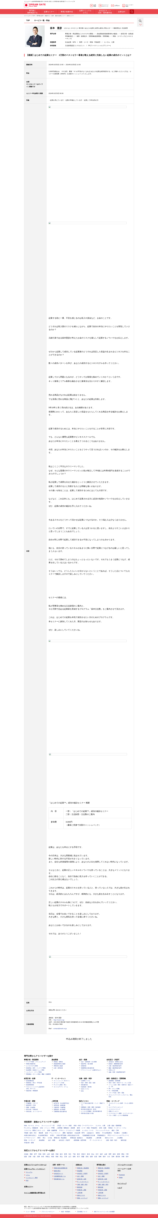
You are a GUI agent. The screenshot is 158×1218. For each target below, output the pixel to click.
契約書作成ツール (59, 1179)
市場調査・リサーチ (32, 1103)
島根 (57, 1156)
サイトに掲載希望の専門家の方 (34, 1193)
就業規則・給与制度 (59, 1109)
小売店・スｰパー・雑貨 (64, 1125)
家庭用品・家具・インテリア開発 (36, 1068)
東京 (78, 1154)
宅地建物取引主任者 (88, 1135)
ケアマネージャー (29, 1138)
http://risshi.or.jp (59, 1020)
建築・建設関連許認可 (115, 1068)
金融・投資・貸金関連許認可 (117, 1072)
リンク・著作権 (30, 1211)
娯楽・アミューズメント (53, 1133)
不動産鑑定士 (101, 1135)
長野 (110, 1154)
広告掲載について (82, 1211)
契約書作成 (84, 1085)
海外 (127, 1156)
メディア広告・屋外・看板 (116, 1093)
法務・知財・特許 (111, 1140)
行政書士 (124, 1133)
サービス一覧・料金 (42, 20)
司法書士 (117, 1133)
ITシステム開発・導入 (60, 1085)
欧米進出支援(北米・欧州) (88, 1109)
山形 (48, 1154)
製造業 (41, 1133)
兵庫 (38, 1156)
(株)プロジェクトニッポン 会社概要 (104, 1211)
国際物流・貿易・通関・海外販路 (90, 1107)
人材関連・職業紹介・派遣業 (66, 1128)
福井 (101, 1154)
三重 (127, 1154)
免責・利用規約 (65, 1211)
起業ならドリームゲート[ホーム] (35, 1165)
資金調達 (41, 1140)
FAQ (27, 1180)
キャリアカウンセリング (116, 1107)
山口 (69, 1156)
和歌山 (48, 1156)
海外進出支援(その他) (87, 1113)
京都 (29, 1156)
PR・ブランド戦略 (114, 1088)
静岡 (118, 1154)
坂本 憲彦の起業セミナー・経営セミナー (62, 15)
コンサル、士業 (100, 1125)
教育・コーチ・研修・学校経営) (87, 1128)
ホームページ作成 (59, 1083)
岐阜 (114, 1154)
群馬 (65, 1154)
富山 (92, 1154)
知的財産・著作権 (86, 1087)
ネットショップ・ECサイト (62, 1080)
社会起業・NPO (80, 1133)
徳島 (74, 1156)
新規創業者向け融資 (59, 1064)
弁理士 (52, 1135)
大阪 (34, 1156)
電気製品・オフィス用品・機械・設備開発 (38, 1074)
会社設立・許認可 (64, 1140)
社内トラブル (85, 1089)
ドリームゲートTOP (29, 15)
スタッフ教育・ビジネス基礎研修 (118, 1115)
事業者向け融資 (58, 1066)
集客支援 (123, 1140)
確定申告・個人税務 (87, 1064)
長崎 (100, 1156)
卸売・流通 (102, 1128)
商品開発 (89, 1138)
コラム (28, 1175)
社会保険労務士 (43, 1135)
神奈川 (83, 1154)
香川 (78, 1156)
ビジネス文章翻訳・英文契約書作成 (91, 1111)
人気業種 (120, 1138)
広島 (65, 1156)
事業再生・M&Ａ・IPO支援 (34, 1083)
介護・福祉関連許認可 (115, 1066)
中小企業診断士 (107, 1133)
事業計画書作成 (30, 1064)
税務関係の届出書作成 (87, 1068)
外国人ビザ (112, 1070)
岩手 (35, 1154)
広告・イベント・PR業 (47, 1128)
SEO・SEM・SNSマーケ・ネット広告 (120, 1083)
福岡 (91, 1156)
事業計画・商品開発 (60, 1138)
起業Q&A (79, 1165)
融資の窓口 (57, 1171)
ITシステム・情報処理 (31, 1128)
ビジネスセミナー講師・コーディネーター (121, 1113)
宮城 (39, 1154)
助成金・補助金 (58, 1062)
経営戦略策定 (30, 1080)
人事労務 (98, 1138)
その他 (50, 1138)
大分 (108, 1156)
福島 (52, 1154)
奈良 (42, 1156)
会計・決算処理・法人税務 (89, 1062)
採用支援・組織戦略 (59, 1105)
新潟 (88, 1154)
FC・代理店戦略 (113, 1090)
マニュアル (29, 1172)
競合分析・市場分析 (32, 1109)
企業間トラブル (85, 1080)
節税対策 (83, 1066)
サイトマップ (122, 1183)
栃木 (61, 1154)
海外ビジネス (109, 1138)
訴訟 (82, 1091)
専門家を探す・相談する (43, 15)
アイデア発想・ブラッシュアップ (36, 1062)
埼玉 (69, 1154)
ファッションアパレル (103, 1130)
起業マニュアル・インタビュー (34, 1169)
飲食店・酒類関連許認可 (116, 1064)
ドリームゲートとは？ (125, 1165)
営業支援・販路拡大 (76, 1138)
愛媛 (82, 1156)
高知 (87, 1156)
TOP (28, 20)
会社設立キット (58, 1173)
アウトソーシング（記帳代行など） (91, 1070)
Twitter (121, 1177)
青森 (31, 1154)
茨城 (57, 1154)
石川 (97, 1154)
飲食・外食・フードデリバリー (83, 1125)
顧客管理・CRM (31, 1105)
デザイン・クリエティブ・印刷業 (69, 1130)
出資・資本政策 (58, 1068)
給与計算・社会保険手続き (61, 1103)
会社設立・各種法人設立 (116, 1062)
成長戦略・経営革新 (80, 1140)
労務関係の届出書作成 (60, 1111)
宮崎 (112, 1156)
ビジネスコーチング (114, 1109)
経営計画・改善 (81, 1179)
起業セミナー (28, 1186)
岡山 (61, 1156)
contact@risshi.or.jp (60, 1028)
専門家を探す (101, 1165)
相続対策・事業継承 (32, 1090)
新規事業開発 (30, 1085)
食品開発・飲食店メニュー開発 (35, 1070)
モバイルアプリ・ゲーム (61, 1087)
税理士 (98, 1133)
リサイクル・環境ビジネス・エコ (34, 1130)
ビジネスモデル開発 (32, 1066)
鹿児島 (118, 1156)
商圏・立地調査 (30, 1107)
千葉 (74, 1154)
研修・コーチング (29, 1140)
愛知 (122, 1154)
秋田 (44, 1154)
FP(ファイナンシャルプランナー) (118, 1135)
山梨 (105, 1154)
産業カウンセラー (114, 1111)
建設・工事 (115, 1130)
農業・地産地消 (67, 1133)
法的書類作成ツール (60, 1176)
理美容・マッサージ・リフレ (117, 1128)
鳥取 (52, 1156)
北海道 (26, 1154)
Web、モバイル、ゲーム (31, 1125)
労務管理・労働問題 (59, 1107)
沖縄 (122, 1156)
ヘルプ (119, 1188)
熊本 (104, 1156)
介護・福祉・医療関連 (114, 1125)
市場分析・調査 (29, 1142)
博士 (44, 1138)
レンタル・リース (87, 1130)
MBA (39, 1138)
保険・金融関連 (52, 1130)
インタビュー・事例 (32, 1177)
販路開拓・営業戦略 (114, 1080)
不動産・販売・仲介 (30, 1133)
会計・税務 (51, 1140)
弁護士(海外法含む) (30, 1135)
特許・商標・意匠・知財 (88, 1083)
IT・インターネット (96, 1140)
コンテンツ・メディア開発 (34, 1072)
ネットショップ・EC (48, 1125)
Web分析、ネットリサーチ (34, 1111)
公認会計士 (90, 1133)
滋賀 (25, 1156)
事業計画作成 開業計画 (60, 1168)
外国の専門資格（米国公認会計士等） (68, 1135)
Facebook (122, 1175)
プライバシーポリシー (47, 1211)
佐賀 (95, 1156)
